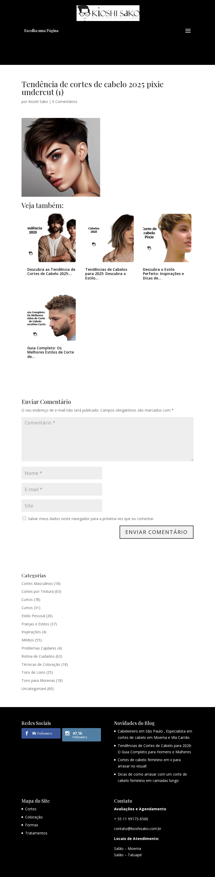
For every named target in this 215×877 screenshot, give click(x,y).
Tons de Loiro (33, 672)
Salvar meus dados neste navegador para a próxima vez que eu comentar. (91, 518)
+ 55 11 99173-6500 (131, 818)
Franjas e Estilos (35, 623)
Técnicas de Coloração (41, 664)
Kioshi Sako (38, 101)
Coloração (34, 816)
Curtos (27, 599)
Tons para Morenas (38, 680)
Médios (28, 639)
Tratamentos (36, 833)
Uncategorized (34, 688)
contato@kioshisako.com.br (137, 828)
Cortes (30, 808)
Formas (31, 824)
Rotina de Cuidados (38, 656)
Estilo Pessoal (33, 615)
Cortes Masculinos (37, 583)
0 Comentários (64, 101)
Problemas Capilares (39, 648)
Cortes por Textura (38, 591)
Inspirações (31, 631)
